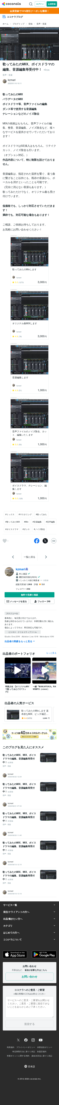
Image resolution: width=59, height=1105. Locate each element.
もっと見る (51, 653)
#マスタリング (25, 514)
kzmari (20, 569)
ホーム (6, 23)
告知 (30, 23)
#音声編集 (50, 521)
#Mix (26, 521)
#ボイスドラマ (11, 529)
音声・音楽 (41, 23)
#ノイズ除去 (39, 529)
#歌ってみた (41, 514)
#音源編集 (37, 521)
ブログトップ (18, 23)
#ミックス (9, 514)
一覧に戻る (29, 556)
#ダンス (26, 529)
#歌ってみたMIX (12, 521)
